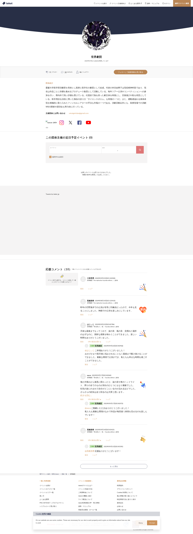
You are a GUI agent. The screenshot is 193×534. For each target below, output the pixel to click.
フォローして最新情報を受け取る (130, 72)
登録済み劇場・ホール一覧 (87, 510)
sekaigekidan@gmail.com (79, 113)
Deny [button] (141, 523)
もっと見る (114, 466)
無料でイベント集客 (182, 3)
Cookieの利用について (125, 492)
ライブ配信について (85, 499)
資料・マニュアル (84, 506)
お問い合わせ (121, 510)
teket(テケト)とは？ (85, 485)
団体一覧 (64, 474)
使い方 (42, 496)
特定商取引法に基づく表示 (126, 499)
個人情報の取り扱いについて (127, 496)
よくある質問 (44, 499)
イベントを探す (45, 485)
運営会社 (120, 503)
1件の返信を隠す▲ (94, 342)
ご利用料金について (85, 492)
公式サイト (51, 123)
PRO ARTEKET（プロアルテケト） (52, 503)
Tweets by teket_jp (52, 194)
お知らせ (120, 506)
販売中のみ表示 (57, 157)
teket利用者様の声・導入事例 (88, 503)
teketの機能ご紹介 (85, 496)
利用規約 (120, 485)
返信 (81, 289)
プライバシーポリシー (125, 489)
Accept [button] (152, 523)
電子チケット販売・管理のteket (49, 474)
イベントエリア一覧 (47, 492)
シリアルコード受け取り (48, 506)
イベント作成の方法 (85, 489)
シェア (90, 289)
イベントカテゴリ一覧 (47, 489)
